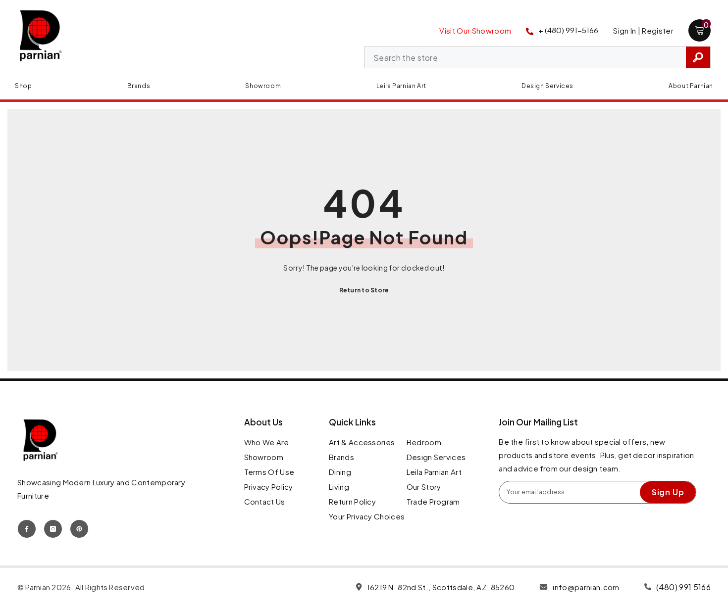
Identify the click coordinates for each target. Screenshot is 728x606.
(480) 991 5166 (683, 587)
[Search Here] (537, 57)
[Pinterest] (79, 528)
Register (658, 30)
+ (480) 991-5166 (568, 30)
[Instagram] (53, 528)
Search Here (698, 57)
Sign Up (668, 492)
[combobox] (525, 58)
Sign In (624, 30)
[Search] (537, 57)
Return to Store (364, 290)
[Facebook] (26, 528)
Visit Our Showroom (475, 30)
